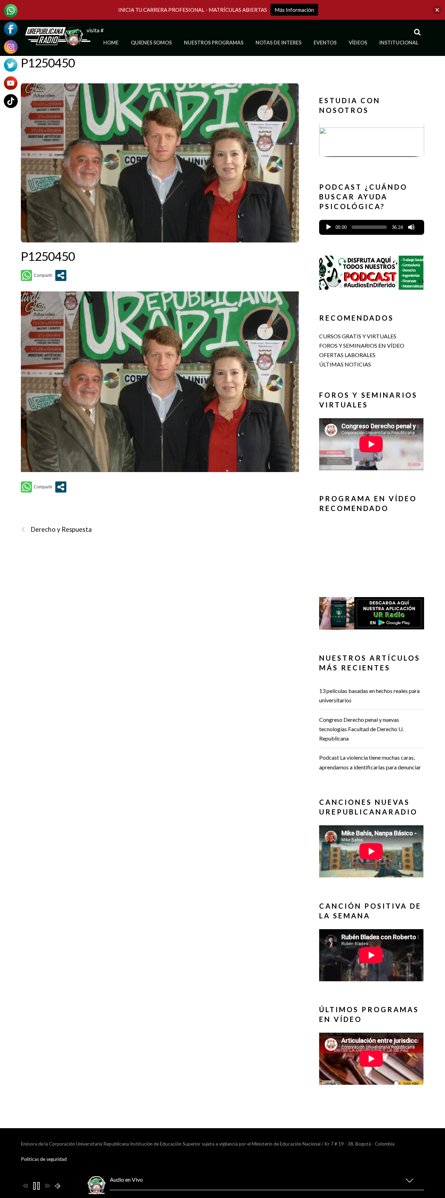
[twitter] (11, 64)
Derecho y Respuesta (61, 529)
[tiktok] (11, 100)
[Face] (11, 28)
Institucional (399, 43)
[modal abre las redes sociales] (60, 275)
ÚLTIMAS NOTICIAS (345, 364)
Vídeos (358, 43)
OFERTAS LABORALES (347, 355)
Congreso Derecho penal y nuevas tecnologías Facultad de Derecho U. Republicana (361, 729)
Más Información (294, 10)
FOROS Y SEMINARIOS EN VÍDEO (361, 345)
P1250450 (48, 62)
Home (111, 43)
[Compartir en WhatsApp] (36, 275)
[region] (371, 142)
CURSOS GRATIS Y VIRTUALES (357, 336)
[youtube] (11, 82)
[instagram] (11, 46)
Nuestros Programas (213, 43)
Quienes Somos (151, 43)
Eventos (325, 43)
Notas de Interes (278, 43)
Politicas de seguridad (44, 1159)
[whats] (11, 10)
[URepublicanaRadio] (55, 42)
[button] (371, 140)
